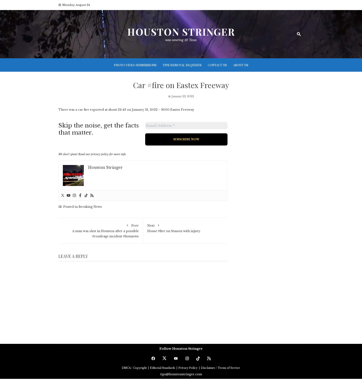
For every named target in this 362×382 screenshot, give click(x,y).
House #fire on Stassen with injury (173, 228)
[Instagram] (74, 196)
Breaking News (90, 207)
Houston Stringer (181, 31)
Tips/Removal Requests (182, 65)
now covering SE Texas (181, 40)
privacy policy (100, 154)
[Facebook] (80, 196)
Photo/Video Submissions (135, 65)
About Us (240, 65)
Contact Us (217, 65)
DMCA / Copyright (134, 367)
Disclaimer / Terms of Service (220, 367)
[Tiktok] (86, 196)
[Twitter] (63, 196)
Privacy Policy (188, 367)
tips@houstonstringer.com (181, 374)
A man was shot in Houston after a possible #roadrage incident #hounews (105, 231)
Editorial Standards (163, 367)
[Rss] (92, 196)
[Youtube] (68, 196)
